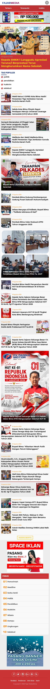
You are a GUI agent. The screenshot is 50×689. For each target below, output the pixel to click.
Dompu (10, 621)
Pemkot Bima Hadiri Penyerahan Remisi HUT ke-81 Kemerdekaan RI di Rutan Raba (30, 286)
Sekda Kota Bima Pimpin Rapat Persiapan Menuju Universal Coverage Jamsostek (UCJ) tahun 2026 (29, 111)
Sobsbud (7, 88)
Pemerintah (12, 582)
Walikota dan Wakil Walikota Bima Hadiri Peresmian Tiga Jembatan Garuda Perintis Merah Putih (30, 139)
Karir (38, 681)
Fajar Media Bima (31, 684)
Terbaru (8, 8)
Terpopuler (24, 8)
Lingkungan (12, 626)
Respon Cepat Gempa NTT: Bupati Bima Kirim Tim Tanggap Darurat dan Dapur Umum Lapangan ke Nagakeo (30, 504)
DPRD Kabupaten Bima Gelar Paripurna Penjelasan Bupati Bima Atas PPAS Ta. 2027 (22, 273)
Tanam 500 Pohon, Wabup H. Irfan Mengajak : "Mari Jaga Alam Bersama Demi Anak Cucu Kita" (29, 517)
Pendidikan (9, 81)
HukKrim (7, 84)
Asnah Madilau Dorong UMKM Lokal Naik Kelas (30, 529)
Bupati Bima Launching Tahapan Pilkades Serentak (22, 185)
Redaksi (14, 681)
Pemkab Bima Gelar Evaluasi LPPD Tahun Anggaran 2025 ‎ (27, 223)
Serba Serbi (12, 593)
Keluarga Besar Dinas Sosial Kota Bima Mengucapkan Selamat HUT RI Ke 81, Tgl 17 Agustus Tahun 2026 (17, 489)
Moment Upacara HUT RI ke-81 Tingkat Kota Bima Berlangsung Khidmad (29, 313)
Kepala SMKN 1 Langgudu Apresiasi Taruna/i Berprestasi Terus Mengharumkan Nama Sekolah (24, 63)
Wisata (10, 615)
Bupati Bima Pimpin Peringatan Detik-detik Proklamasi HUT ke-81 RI (17, 325)
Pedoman (22, 681)
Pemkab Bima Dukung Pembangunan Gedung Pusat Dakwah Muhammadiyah (30, 198)
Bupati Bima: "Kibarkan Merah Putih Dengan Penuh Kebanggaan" (28, 447)
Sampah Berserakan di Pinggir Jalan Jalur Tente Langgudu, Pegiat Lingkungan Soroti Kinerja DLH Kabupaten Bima (17, 125)
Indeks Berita (25, 538)
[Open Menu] (47, 2)
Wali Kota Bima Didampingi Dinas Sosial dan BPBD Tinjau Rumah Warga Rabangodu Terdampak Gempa (30, 476)
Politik (6, 77)
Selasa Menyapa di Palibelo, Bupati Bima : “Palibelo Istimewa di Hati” (30, 211)
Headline (11, 587)
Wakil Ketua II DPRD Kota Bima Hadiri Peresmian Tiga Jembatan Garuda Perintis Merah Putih (29, 98)
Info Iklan (30, 681)
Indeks (41, 8)
